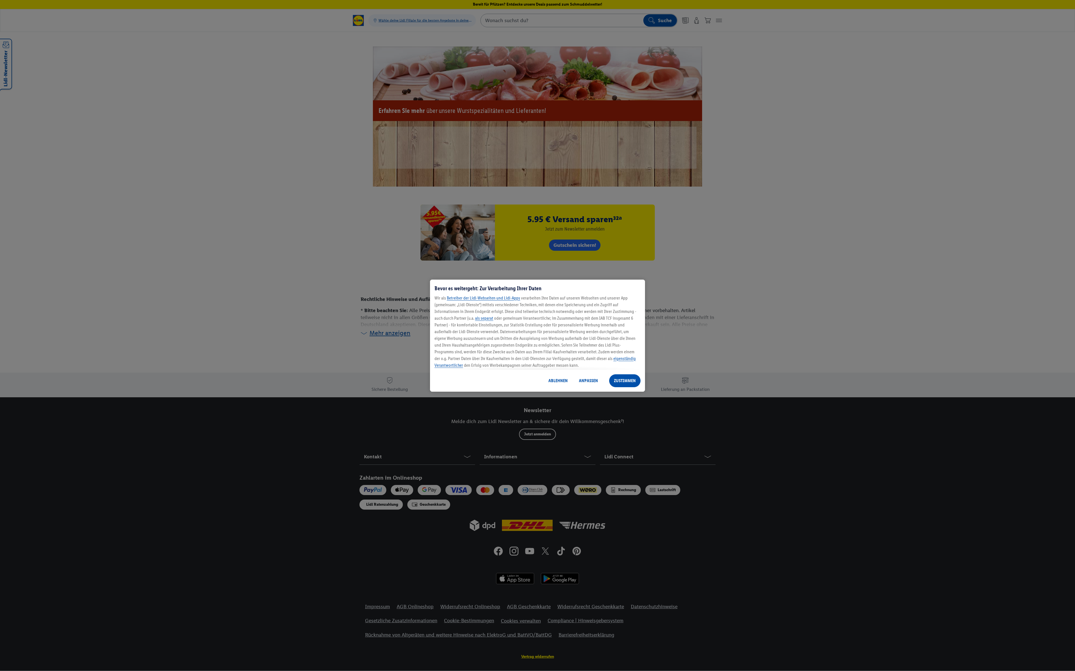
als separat (484, 318)
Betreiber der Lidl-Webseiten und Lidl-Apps (483, 298)
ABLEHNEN (558, 380)
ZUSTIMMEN (625, 380)
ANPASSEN (588, 380)
